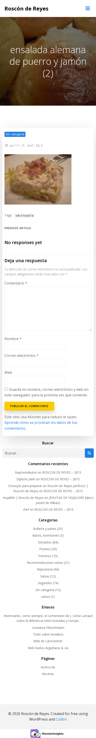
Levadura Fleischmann (48, 627)
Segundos (45, 583)
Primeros (44, 556)
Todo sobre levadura (48, 634)
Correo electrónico (21, 355)
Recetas (48, 674)
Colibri (61, 719)
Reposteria (45, 569)
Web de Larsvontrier (48, 641)
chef (30, 145)
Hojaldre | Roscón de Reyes (23, 497)
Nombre (12, 338)
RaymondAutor (26, 472)
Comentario (15, 283)
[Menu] (88, 8)
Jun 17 (14, 145)
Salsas (44, 576)
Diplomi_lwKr (26, 479)
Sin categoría (44, 590)
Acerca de (48, 667)
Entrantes (45, 542)
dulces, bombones (45, 535)
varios (45, 596)
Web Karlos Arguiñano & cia (48, 648)
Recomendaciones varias (45, 562)
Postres (44, 549)
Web (8, 372)
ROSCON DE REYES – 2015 (61, 472)
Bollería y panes (44, 529)
